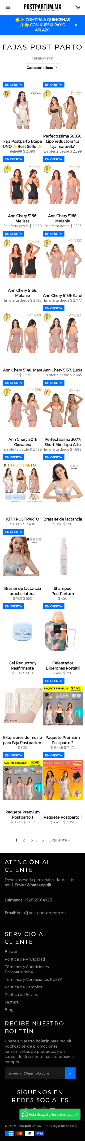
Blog (9, 1009)
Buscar (11, 951)
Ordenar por (42, 58)
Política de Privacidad (25, 959)
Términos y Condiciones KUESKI (34, 979)
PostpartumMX (29, 1125)
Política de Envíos (21, 994)
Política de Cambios (23, 987)
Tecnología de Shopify (60, 1125)
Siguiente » (60, 840)
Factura (12, 1002)
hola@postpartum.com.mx (41, 912)
